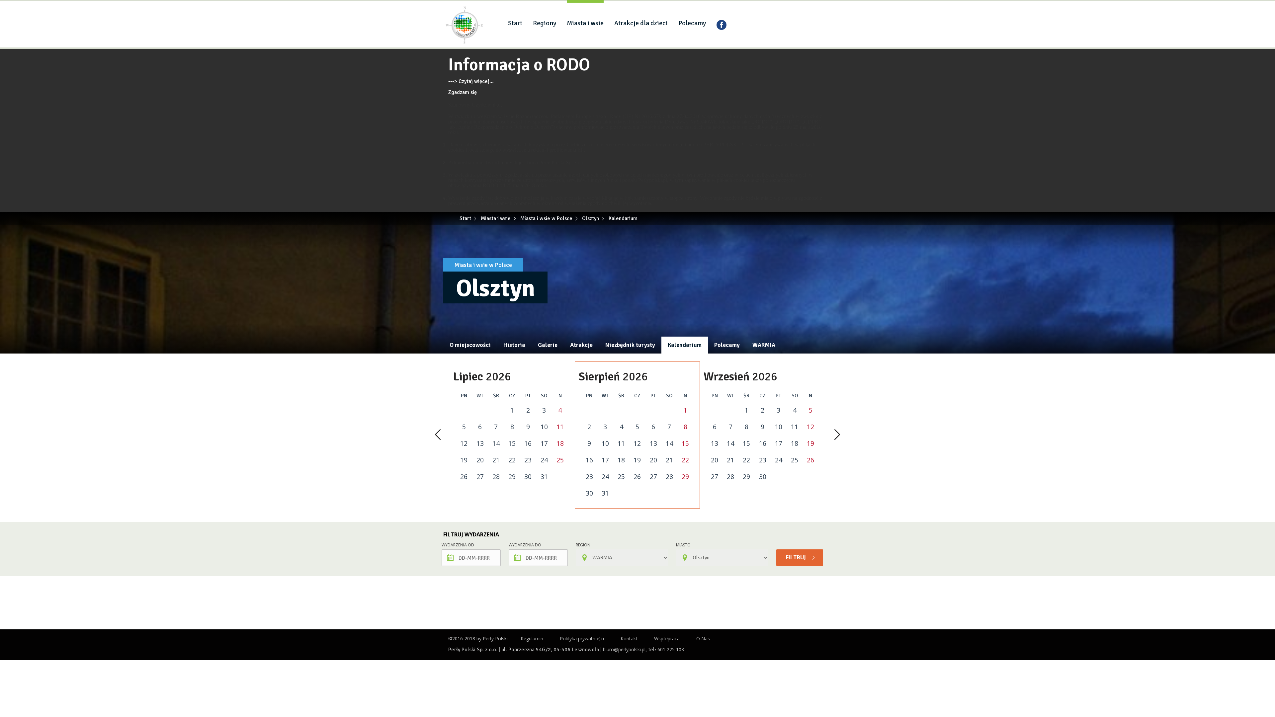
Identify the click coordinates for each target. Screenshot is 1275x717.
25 (560, 460)
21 (496, 460)
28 (496, 477)
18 (560, 443)
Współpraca (667, 638)
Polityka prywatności (582, 638)
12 (464, 443)
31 (544, 477)
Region (583, 545)
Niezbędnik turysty (630, 345)
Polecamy (692, 23)
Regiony (544, 23)
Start (515, 23)
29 (512, 477)
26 (464, 477)
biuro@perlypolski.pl (624, 649)
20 (480, 460)
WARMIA (763, 345)
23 (528, 460)
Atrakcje (581, 345)
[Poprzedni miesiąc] (438, 435)
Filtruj (796, 557)
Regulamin (532, 638)
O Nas (703, 638)
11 (560, 427)
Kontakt (629, 638)
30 (528, 477)
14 (496, 443)
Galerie (547, 345)
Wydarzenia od (458, 545)
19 (464, 460)
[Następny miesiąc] (837, 435)
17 (544, 443)
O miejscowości (470, 345)
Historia (514, 345)
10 (544, 427)
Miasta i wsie (585, 23)
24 (544, 460)
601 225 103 (670, 649)
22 (512, 460)
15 (512, 443)
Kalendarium (685, 345)
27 (480, 477)
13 (480, 443)
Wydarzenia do (525, 545)
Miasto (683, 545)
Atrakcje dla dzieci (641, 23)
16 (528, 443)
